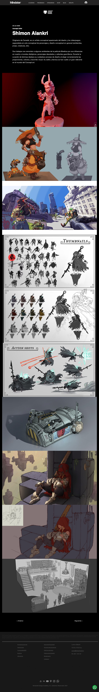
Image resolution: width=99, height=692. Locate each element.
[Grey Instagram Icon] (54, 681)
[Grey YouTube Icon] (47, 681)
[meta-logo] (44, 681)
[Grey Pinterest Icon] (50, 681)
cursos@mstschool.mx (78, 651)
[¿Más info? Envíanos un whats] (94, 687)
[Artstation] (40, 681)
